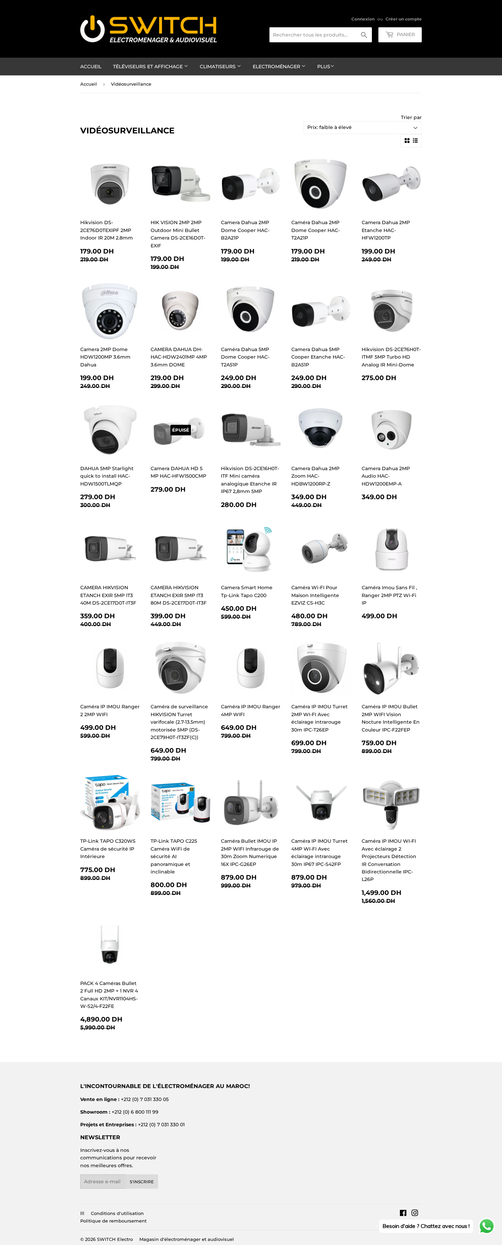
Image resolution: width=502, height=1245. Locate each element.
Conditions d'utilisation (117, 1213)
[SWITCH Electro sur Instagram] (415, 1214)
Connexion (363, 18)
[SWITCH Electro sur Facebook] (403, 1214)
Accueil (90, 66)
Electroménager (277, 66)
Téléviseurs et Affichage (148, 66)
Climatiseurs (218, 66)
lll (82, 1213)
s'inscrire (142, 1181)
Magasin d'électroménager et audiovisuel (186, 1239)
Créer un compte (404, 18)
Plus (323, 66)
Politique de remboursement (113, 1221)
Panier (405, 34)
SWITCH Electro (115, 1239)
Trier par (411, 117)
